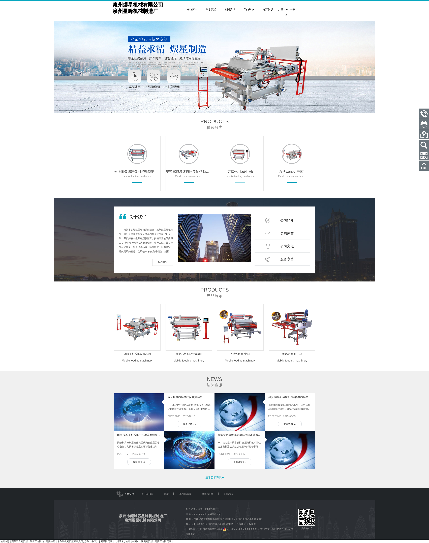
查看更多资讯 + (214, 477)
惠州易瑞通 (185, 494)
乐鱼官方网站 (37, 541)
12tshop (228, 494)
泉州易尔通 (207, 494)
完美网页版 (106, 541)
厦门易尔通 (147, 494)
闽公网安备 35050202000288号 (243, 529)
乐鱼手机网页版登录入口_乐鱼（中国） (78, 541)
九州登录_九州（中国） (126, 541)
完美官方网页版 (19, 541)
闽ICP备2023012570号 (210, 529)
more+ (162, 262)
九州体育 (4, 541)
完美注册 (50, 541)
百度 (166, 494)
